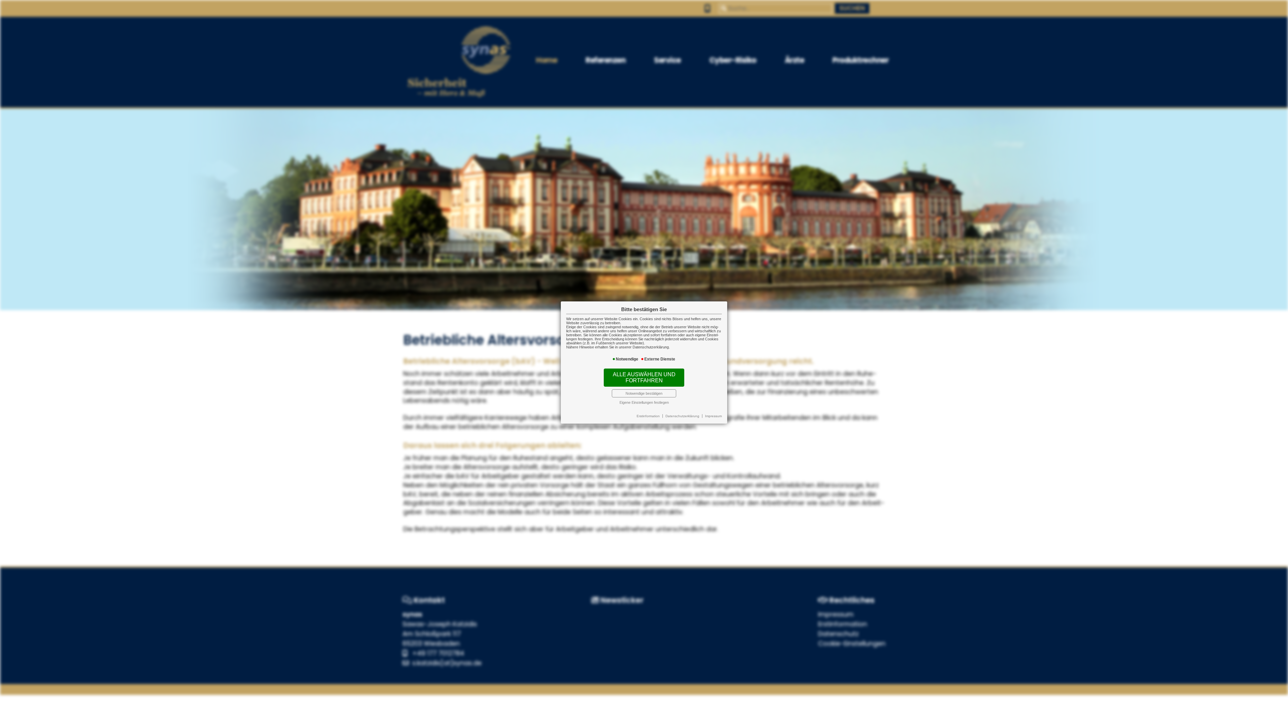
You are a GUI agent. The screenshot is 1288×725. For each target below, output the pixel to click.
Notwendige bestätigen (644, 393)
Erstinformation (648, 416)
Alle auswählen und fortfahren (644, 377)
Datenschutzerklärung (682, 416)
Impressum (713, 416)
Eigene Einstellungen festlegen (644, 402)
